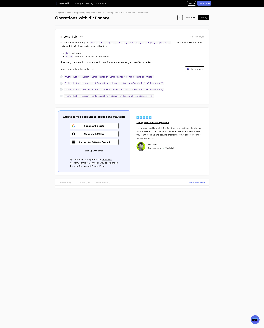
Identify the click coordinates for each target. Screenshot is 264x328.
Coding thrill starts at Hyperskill (153, 122)
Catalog (78, 3)
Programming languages (84, 13)
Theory (203, 17)
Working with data (114, 13)
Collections (130, 13)
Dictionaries (142, 13)
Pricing (89, 3)
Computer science (63, 13)
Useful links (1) (103, 182)
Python (101, 13)
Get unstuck (196, 69)
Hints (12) (85, 182)
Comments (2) (66, 182)
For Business (102, 3)
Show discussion (197, 182)
